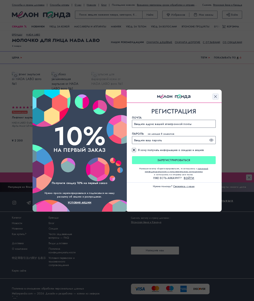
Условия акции (79, 202)
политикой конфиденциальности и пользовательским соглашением (176, 170)
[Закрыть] (215, 97)
